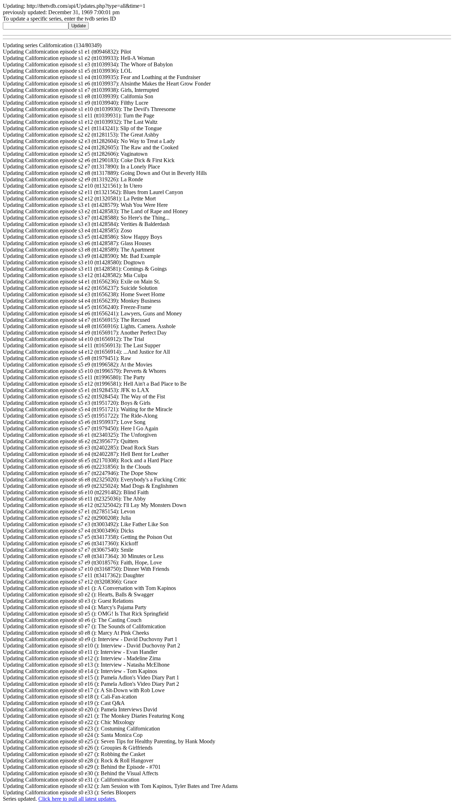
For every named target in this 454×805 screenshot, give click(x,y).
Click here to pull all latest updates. (77, 799)
